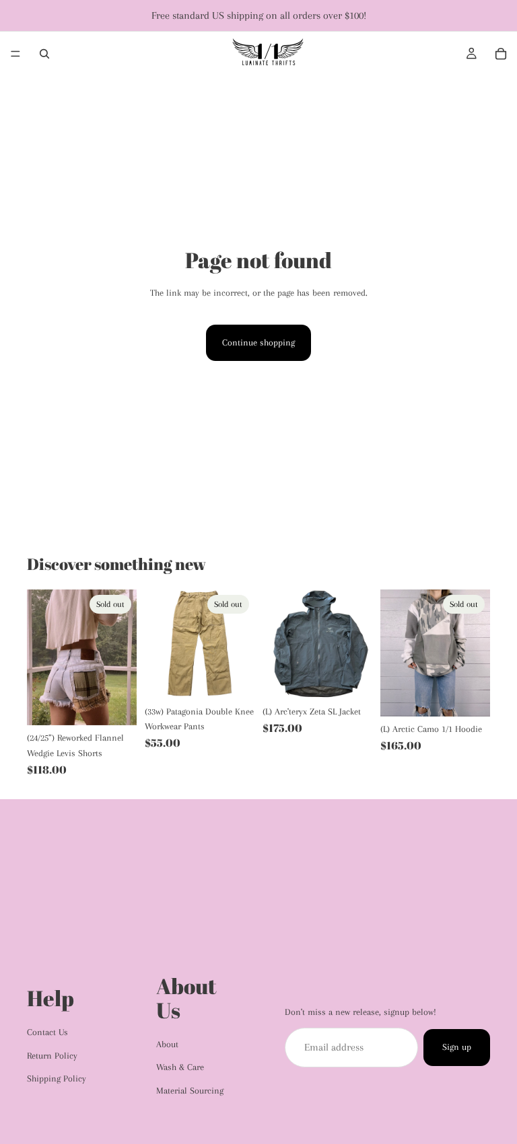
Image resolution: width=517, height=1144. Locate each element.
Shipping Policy (56, 1078)
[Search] (44, 54)
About (167, 1044)
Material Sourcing (189, 1091)
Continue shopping (258, 342)
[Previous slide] (42, 657)
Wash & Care (180, 1067)
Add (363, 678)
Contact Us (47, 1032)
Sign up (456, 1047)
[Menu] (15, 53)
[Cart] (501, 54)
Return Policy (52, 1056)
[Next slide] (122, 657)
